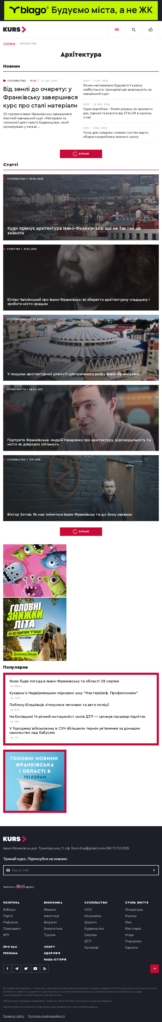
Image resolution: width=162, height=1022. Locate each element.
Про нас (10, 946)
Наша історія (55, 959)
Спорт (49, 946)
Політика (11, 902)
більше (84, 153)
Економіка (53, 902)
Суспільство (95, 902)
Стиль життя (136, 902)
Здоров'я (52, 953)
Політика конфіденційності (46, 1016)
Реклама (10, 953)
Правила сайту (13, 1016)
